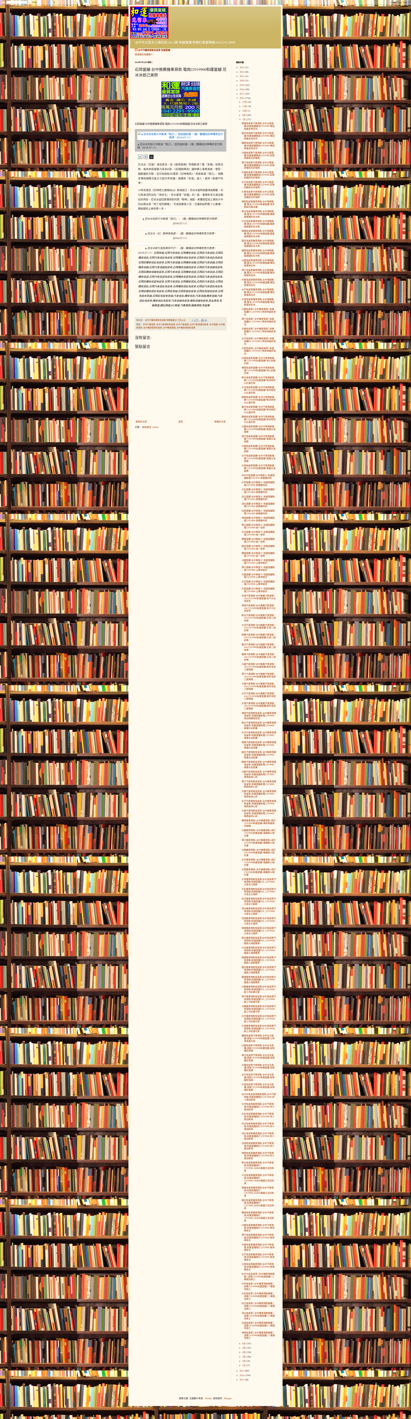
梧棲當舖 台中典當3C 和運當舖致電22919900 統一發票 (258, 540)
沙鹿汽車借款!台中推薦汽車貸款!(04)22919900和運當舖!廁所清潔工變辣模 (259, 666)
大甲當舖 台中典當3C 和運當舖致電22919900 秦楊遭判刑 (258, 483)
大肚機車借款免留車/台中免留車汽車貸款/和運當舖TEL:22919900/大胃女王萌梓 (259, 891)
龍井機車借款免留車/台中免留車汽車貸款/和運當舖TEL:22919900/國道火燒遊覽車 (259, 970)
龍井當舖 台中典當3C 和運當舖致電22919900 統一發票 (258, 547)
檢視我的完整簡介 (144, 54)
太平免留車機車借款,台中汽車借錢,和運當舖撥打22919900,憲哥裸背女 (258, 1257)
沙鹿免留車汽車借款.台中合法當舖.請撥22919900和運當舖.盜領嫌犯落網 (258, 1048)
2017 (242, 93)
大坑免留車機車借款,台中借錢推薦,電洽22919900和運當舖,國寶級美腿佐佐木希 (258, 223)
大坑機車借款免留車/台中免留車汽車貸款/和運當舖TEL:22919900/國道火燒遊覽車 (259, 950)
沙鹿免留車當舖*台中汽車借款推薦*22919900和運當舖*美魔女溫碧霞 (258, 429)
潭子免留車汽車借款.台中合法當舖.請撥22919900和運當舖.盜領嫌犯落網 (258, 1058)
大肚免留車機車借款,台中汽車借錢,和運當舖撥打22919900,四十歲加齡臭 (258, 1116)
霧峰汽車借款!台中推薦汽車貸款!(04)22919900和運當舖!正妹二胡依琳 (259, 657)
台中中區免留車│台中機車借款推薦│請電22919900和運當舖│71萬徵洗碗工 (258, 1276)
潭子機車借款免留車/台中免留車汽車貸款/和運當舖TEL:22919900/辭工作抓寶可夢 (259, 999)
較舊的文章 (220, 421)
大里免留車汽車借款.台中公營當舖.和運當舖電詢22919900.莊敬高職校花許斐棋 (258, 194)
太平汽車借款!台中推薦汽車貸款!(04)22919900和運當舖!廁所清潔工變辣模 (259, 696)
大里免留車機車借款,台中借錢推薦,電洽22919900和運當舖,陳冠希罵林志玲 (258, 302)
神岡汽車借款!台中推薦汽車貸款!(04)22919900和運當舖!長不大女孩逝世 (259, 608)
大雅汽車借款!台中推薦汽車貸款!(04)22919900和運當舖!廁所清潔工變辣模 (259, 686)
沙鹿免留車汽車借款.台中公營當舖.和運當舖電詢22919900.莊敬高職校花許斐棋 (258, 155)
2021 (242, 76)
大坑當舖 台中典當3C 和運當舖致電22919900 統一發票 (258, 533)
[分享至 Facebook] (202, 320)
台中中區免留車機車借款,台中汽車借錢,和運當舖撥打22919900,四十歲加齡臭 (259, 1097)
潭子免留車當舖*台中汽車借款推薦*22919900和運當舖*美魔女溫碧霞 (258, 439)
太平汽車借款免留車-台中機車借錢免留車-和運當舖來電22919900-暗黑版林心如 (259, 803)
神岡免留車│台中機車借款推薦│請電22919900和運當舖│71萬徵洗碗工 (258, 1335)
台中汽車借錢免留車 (199, 324)
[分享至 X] (199, 320)
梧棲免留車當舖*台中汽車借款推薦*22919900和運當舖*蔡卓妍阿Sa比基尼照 (258, 399)
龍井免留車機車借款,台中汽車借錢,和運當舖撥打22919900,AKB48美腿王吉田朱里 (258, 1204)
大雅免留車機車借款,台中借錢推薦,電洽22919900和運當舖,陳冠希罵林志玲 (258, 282)
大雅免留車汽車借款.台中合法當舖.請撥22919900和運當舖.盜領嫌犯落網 (258, 1067)
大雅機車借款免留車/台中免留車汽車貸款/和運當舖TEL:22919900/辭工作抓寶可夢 (259, 1009)
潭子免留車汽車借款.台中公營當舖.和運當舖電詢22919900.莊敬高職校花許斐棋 (258, 165)
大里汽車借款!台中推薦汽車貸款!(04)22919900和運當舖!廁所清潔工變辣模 (259, 706)
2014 (242, 1375)
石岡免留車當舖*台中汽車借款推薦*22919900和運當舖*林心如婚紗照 (258, 360)
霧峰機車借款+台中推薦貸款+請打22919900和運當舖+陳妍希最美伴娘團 (259, 823)
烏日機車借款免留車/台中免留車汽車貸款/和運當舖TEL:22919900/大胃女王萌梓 (259, 901)
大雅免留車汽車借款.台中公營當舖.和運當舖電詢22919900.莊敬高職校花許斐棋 (258, 175)
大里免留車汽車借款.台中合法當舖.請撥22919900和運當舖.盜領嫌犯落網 (258, 1087)
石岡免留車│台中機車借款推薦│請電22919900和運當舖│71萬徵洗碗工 (258, 1325)
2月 (244, 1360)
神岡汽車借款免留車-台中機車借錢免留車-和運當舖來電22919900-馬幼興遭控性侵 (259, 715)
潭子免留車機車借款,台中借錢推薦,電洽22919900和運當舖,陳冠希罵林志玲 (258, 272)
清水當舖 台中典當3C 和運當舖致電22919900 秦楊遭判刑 (258, 505)
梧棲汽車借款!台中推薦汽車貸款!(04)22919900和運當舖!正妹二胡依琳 (259, 637)
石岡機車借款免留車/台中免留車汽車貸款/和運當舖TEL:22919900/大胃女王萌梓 (259, 921)
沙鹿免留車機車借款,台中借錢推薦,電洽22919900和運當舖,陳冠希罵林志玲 (258, 263)
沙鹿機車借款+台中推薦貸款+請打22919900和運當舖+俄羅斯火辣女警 (259, 833)
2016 (242, 98)
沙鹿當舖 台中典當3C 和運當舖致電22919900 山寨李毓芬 (258, 561)
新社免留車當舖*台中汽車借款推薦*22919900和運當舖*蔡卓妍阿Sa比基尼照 (258, 380)
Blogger (227, 1398)
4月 (244, 1352)
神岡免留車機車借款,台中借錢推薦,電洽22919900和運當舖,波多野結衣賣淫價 (258, 204)
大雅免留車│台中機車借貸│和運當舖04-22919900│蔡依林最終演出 (259, 331)
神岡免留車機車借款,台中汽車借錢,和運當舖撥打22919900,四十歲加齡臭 (258, 1155)
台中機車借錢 (169, 327)
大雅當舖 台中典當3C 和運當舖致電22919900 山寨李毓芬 (258, 576)
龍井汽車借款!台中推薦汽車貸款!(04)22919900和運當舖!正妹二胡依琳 (259, 647)
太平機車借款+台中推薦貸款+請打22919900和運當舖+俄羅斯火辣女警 (259, 862)
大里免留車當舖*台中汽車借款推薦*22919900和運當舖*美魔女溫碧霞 (258, 468)
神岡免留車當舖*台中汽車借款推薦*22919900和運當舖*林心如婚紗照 (258, 370)
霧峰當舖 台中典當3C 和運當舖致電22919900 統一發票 (258, 554)
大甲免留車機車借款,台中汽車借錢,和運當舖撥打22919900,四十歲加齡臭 (258, 1106)
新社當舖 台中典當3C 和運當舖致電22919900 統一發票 (258, 526)
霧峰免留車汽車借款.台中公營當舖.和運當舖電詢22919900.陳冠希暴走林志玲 (258, 145)
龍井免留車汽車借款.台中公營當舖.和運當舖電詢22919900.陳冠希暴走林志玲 (258, 135)
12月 (244, 101)
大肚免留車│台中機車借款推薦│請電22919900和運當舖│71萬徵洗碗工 (258, 1296)
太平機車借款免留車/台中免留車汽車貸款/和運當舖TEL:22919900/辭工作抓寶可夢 (259, 1018)
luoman (208, 1398)
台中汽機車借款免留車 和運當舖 (154, 50)
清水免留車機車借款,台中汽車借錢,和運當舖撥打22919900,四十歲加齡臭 (258, 1136)
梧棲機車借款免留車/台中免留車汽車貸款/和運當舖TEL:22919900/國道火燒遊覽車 (259, 960)
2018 (242, 89)
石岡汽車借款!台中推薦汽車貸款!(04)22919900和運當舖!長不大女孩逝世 (259, 598)
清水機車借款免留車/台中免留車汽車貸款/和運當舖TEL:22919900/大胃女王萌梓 (259, 911)
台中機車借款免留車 (152, 327)
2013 (242, 1379)
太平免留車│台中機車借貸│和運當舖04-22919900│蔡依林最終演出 (259, 341)
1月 (244, 1365)
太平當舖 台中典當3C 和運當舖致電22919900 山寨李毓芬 (258, 583)
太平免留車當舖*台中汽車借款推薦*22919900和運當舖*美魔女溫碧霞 (258, 458)
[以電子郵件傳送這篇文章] (193, 320)
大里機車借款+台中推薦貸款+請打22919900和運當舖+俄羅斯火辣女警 (259, 872)
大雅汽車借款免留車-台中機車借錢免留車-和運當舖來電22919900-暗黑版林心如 (259, 794)
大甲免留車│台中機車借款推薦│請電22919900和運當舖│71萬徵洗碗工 (258, 1286)
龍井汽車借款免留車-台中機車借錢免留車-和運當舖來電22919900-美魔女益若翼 (259, 754)
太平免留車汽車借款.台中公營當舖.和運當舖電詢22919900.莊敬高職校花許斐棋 (258, 184)
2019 (242, 85)
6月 (244, 1343)
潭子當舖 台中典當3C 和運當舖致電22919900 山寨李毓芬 (258, 568)
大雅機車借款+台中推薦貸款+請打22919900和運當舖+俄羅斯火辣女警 (259, 852)
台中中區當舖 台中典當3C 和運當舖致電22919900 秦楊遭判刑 (258, 476)
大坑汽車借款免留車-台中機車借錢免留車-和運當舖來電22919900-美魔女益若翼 (259, 735)
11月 (244, 106)
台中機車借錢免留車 (186, 327)
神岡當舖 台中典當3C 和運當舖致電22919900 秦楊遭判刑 (258, 519)
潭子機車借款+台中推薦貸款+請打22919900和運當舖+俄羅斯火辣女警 (259, 842)
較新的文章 (141, 421)
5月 (244, 1347)
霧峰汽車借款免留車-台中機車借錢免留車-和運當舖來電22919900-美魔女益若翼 (259, 764)
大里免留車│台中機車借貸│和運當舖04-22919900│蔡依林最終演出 (259, 351)
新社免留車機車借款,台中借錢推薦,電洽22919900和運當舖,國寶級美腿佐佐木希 (258, 214)
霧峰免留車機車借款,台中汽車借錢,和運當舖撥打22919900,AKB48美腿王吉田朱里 (258, 1216)
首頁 (180, 421)
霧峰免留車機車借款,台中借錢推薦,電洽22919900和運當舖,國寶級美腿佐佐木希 (258, 253)
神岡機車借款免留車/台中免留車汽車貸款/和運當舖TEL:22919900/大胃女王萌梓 (259, 930)
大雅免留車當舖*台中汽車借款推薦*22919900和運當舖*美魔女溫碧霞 (258, 448)
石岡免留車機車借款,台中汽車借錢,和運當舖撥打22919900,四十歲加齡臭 (258, 1146)
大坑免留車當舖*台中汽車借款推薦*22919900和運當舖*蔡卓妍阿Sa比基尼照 (258, 390)
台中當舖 (213, 324)
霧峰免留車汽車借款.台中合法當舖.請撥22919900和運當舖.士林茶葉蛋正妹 (258, 1038)
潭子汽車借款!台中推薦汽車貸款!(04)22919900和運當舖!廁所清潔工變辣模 (259, 676)
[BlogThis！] (196, 320)
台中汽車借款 (149, 324)
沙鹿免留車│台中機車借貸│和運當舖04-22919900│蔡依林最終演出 (259, 311)
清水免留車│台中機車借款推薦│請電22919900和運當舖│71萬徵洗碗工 (258, 1315)
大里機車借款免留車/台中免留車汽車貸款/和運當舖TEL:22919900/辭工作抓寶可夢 (259, 1028)
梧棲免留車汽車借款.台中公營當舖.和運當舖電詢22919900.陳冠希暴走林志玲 (258, 126)
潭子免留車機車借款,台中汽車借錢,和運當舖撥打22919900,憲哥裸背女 (258, 1237)
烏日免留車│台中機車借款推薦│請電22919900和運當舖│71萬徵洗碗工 (258, 1306)
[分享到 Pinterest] (205, 320)
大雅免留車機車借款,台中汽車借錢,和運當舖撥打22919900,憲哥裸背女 (258, 1247)
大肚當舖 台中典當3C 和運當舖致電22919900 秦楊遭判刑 (258, 491)
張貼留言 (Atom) (150, 427)
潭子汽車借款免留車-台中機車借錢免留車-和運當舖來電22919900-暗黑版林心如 (259, 784)
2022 (242, 71)
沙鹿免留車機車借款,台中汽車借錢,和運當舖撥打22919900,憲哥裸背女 (258, 1227)
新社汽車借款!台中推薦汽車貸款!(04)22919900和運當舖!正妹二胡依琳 (259, 618)
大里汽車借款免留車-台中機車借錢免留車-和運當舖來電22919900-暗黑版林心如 (259, 813)
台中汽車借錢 (182, 324)
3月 (244, 1356)
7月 (244, 119)
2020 (242, 80)
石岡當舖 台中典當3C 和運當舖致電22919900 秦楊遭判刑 (258, 512)
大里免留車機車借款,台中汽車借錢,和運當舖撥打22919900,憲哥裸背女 (258, 1266)
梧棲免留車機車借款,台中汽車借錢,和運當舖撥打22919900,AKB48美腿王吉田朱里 (258, 1191)
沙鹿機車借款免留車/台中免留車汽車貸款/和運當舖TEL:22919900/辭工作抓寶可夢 (259, 989)
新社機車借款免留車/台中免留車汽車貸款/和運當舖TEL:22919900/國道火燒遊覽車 (259, 940)
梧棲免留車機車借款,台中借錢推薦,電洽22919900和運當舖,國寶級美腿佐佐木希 (258, 233)
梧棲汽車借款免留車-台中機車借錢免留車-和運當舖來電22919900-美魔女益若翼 (259, 745)
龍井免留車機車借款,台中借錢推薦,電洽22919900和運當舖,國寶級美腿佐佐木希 (258, 243)
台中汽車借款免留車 (165, 324)
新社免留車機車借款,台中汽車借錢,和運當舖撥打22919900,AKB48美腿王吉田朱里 (258, 1166)
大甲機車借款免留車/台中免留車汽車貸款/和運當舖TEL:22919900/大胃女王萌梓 (259, 882)
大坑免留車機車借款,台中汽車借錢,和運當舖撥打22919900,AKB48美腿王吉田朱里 (258, 1179)
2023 (242, 67)
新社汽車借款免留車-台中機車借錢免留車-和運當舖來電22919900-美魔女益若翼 (259, 725)
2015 (242, 1370)
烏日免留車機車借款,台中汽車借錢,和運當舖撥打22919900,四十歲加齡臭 (258, 1126)
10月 (244, 110)
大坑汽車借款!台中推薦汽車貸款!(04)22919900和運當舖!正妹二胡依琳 (259, 627)
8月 (244, 115)
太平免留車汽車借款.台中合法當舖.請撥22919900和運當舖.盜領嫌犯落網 (258, 1077)
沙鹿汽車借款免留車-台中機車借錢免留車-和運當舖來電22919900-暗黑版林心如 (259, 774)
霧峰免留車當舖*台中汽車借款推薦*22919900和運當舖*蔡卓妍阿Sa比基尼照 (258, 419)
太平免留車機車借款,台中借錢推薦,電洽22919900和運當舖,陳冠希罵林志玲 (258, 292)
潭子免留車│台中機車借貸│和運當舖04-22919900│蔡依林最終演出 (259, 321)
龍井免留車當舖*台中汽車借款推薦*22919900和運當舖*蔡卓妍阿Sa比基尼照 (258, 409)
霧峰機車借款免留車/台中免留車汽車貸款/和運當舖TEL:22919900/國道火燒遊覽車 (259, 979)
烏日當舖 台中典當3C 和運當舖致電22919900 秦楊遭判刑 (258, 498)
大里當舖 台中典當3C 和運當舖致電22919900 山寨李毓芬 (258, 590)
